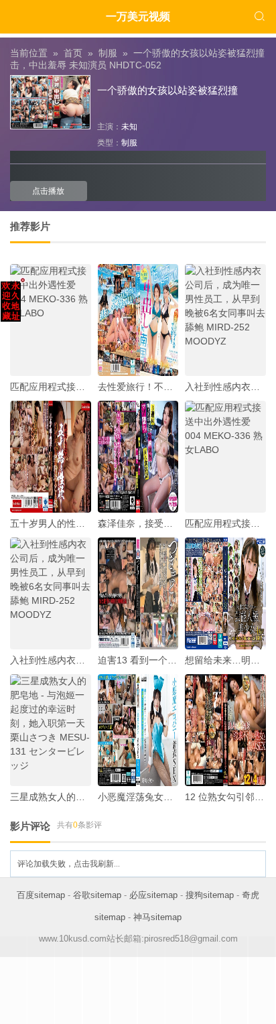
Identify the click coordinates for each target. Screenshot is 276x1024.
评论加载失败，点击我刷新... (68, 864)
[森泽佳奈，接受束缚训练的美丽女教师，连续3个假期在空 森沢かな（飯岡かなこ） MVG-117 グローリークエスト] (138, 457)
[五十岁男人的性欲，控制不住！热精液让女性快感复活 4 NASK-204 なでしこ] (50, 457)
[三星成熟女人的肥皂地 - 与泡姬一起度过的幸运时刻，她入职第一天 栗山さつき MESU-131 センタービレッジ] (50, 730)
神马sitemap (157, 917)
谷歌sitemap (97, 895)
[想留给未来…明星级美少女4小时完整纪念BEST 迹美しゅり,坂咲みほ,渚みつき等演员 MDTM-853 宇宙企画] (225, 593)
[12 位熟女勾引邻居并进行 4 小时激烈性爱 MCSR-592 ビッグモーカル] (225, 730)
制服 (107, 53)
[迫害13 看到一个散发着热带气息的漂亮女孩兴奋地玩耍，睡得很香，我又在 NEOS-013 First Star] (138, 593)
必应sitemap (153, 895)
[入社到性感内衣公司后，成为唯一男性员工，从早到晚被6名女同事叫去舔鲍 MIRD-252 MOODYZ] (225, 320)
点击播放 (48, 191)
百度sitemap (41, 895)
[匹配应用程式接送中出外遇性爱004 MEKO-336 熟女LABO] (50, 320)
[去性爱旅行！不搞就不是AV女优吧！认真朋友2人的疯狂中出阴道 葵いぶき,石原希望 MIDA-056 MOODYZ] (138, 320)
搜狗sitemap (210, 895)
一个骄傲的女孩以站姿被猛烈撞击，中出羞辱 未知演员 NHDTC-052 (137, 59)
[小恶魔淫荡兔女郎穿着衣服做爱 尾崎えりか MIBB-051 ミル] (138, 730)
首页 (73, 53)
